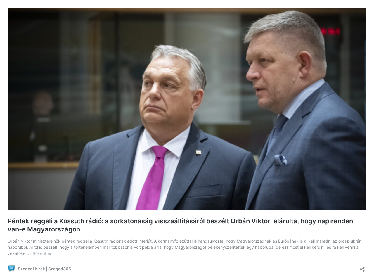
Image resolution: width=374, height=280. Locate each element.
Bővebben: (43, 253)
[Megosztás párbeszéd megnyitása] (362, 267)
